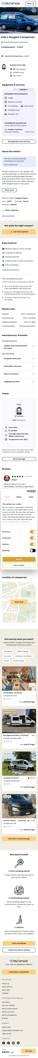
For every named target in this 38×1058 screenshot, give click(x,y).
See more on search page (19, 839)
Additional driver (9, 322)
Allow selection (19, 565)
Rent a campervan (9, 1015)
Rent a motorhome (9, 1008)
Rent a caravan (8, 1012)
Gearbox (5, 204)
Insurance (6, 1002)
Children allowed (22, 651)
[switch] (33, 538)
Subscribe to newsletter (19, 972)
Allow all (19, 559)
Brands (5, 1018)
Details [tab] (19, 497)
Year (4, 201)
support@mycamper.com (12, 1030)
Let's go (28, 1051)
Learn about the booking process (19, 1055)
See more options (20, 232)
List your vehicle (8, 1005)
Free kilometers (8, 326)
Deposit (5, 314)
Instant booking (18, 661)
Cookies (5, 993)
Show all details (8, 216)
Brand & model (8, 198)
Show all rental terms (10, 270)
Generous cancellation (24, 656)
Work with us (7, 987)
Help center (7, 1033)
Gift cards (6, 990)
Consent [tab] (7, 497)
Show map (19, 602)
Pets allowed (8, 651)
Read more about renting (19, 950)
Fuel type (18, 201)
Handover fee (8, 318)
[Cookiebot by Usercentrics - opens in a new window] (27, 491)
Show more (9, 190)
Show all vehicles (19, 943)
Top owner (7, 656)
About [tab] (31, 497)
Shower (6, 661)
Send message (19, 459)
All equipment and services (19, 141)
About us (5, 983)
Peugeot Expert (21, 198)
